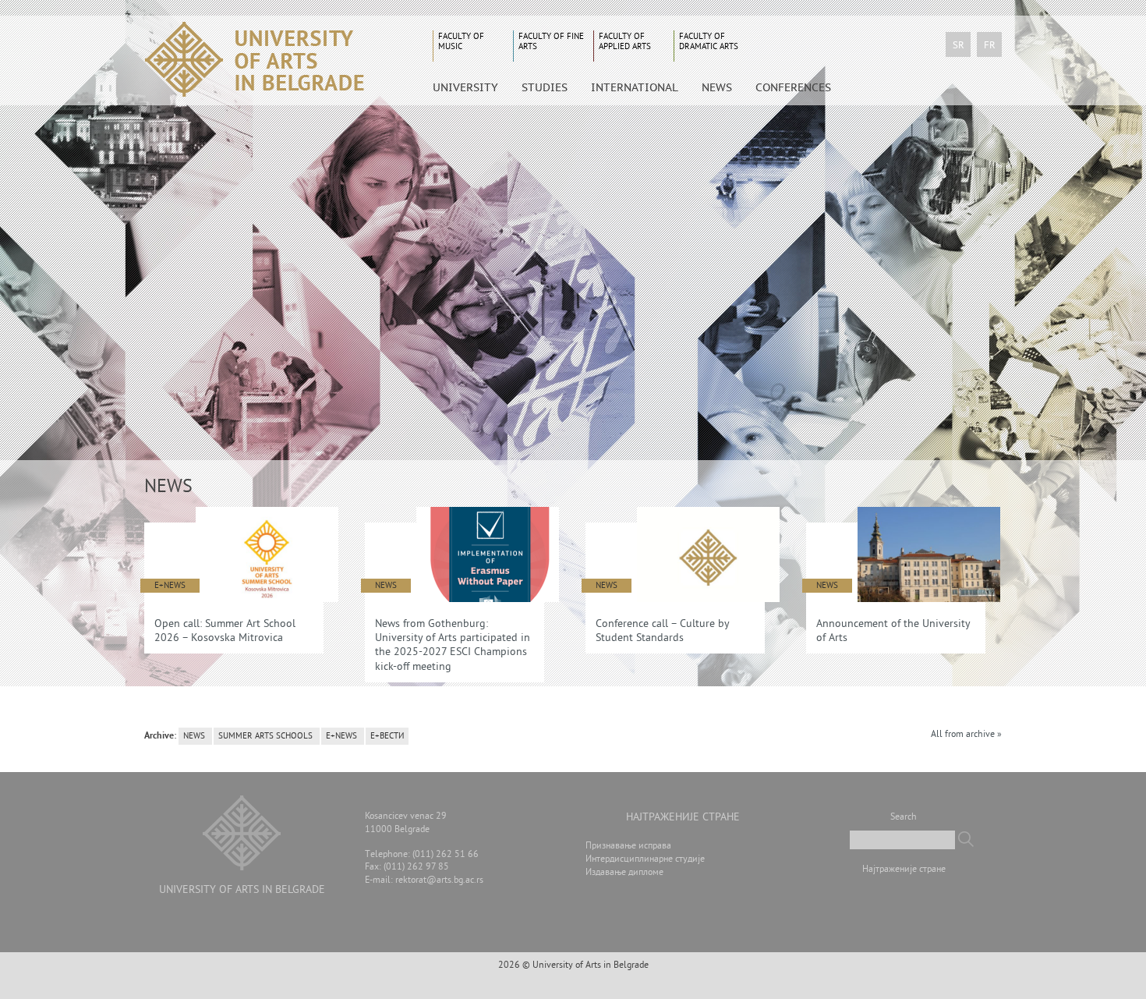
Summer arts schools (265, 736)
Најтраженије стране (904, 870)
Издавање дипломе (624, 873)
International (634, 87)
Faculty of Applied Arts (625, 41)
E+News (341, 736)
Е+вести (387, 736)
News (717, 87)
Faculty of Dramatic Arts (708, 41)
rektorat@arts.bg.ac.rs (439, 881)
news (194, 736)
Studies (545, 87)
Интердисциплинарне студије (645, 860)
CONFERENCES (793, 87)
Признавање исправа (628, 846)
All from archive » (966, 735)
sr (958, 46)
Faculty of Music (461, 41)
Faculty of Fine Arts (551, 41)
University (465, 87)
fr (990, 46)
